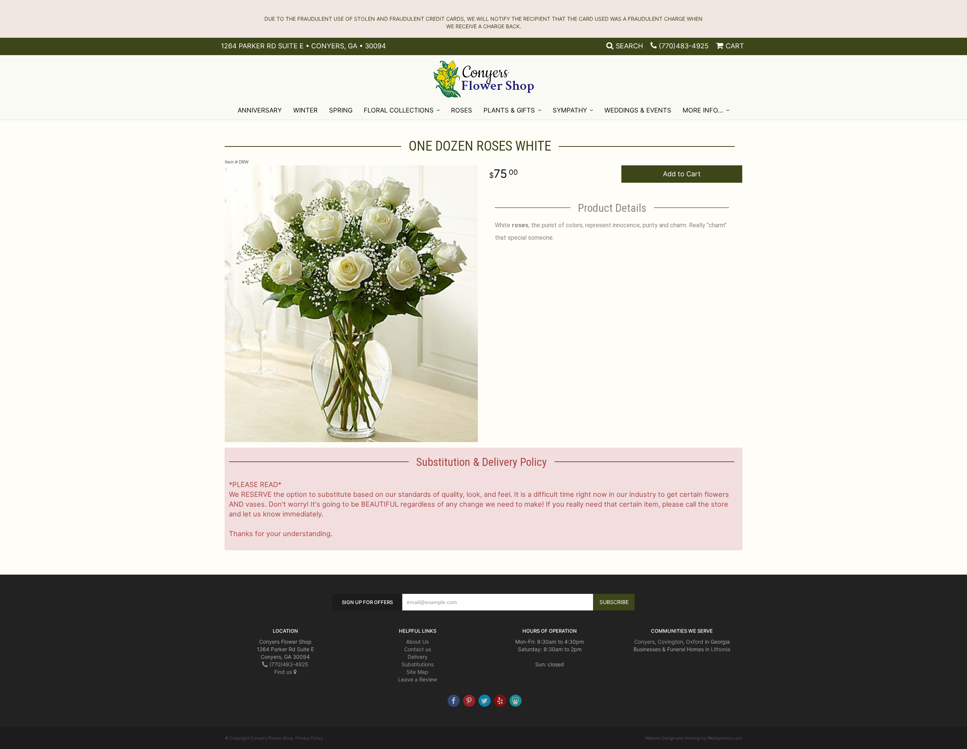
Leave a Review (417, 679)
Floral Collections (399, 110)
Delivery (418, 656)
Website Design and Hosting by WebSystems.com (693, 738)
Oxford (694, 641)
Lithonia (720, 649)
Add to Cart (682, 174)
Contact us (417, 649)
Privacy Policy (309, 738)
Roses (461, 110)
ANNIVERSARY (260, 110)
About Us (417, 641)
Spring (340, 110)
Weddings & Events (637, 110)
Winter (305, 110)
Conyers (644, 641)
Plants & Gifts (509, 110)
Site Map (417, 672)
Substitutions (418, 664)
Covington (670, 641)
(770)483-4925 (684, 46)
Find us (283, 672)
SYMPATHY (570, 110)
